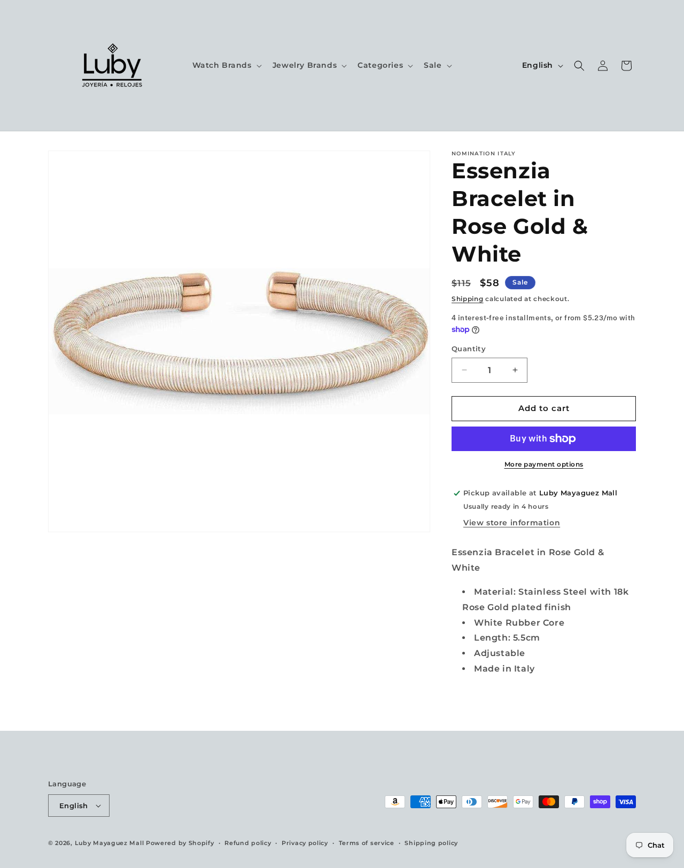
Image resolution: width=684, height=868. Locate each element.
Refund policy (247, 843)
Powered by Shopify (180, 843)
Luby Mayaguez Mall (109, 843)
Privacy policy (305, 843)
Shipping (468, 299)
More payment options (544, 464)
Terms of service (366, 843)
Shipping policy (431, 843)
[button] (226, 65)
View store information (511, 522)
